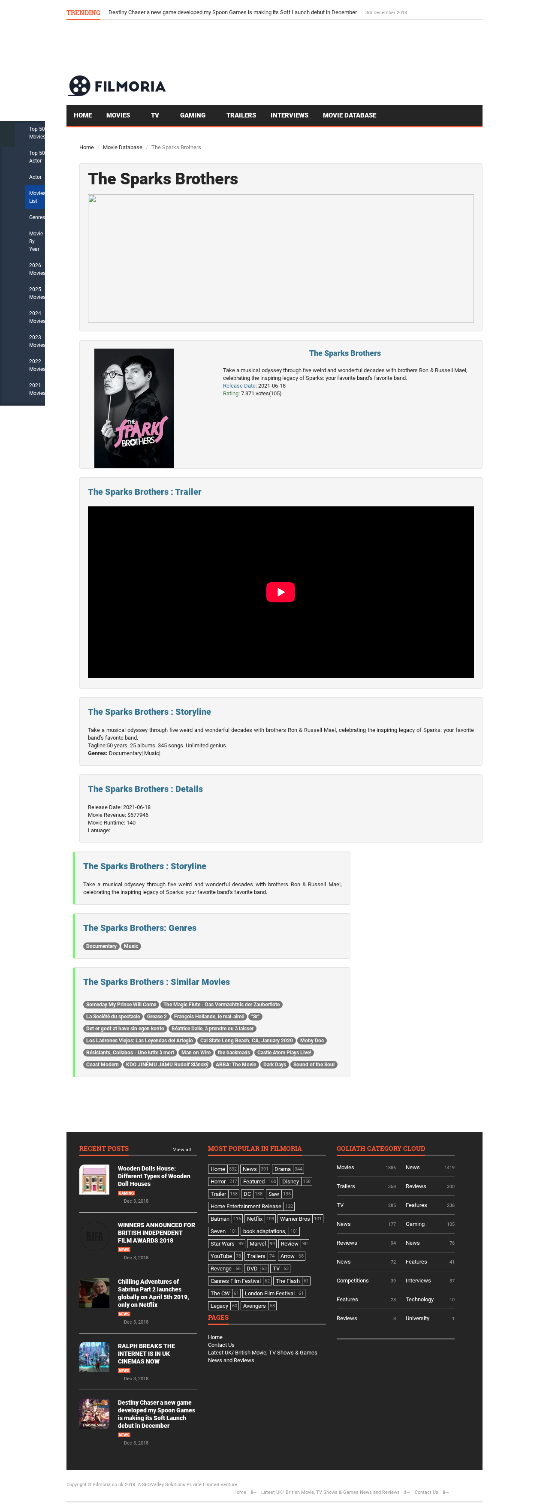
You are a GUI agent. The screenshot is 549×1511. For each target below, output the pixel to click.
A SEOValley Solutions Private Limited (178, 1484)
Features (416, 1205)
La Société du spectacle (113, 1017)
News (124, 1250)
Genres (37, 217)
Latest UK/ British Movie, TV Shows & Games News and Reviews (330, 1492)
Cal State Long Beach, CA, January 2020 (246, 1041)
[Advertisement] (326, 47)
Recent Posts (104, 1149)
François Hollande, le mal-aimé (209, 1017)
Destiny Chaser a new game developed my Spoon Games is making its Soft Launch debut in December (233, 12)
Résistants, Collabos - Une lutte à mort (130, 1053)
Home (83, 115)
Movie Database (349, 115)
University (417, 1318)
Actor (35, 177)
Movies (119, 115)
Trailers (241, 115)
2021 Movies (37, 389)
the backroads (234, 1053)
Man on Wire (196, 1053)
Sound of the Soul (314, 1065)
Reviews (416, 1186)
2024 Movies (37, 317)
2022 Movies (37, 365)
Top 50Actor (37, 157)
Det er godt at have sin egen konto (125, 1029)
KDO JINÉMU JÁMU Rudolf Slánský (167, 1065)
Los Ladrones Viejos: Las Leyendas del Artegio (139, 1041)
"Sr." (255, 1017)
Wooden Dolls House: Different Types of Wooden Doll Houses (154, 1176)
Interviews (289, 115)
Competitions (353, 1280)
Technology (420, 1299)
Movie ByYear (36, 241)
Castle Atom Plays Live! (284, 1053)
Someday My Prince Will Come (121, 1005)
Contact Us (221, 1345)
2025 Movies (37, 293)
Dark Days (274, 1065)
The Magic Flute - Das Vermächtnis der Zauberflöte (221, 1005)
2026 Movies (37, 269)
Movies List (37, 197)
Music (131, 946)
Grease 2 (157, 1017)
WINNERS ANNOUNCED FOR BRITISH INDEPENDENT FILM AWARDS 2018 (156, 1233)
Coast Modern (102, 1065)
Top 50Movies (37, 133)
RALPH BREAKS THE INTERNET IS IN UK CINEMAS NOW (146, 1353)
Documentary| (126, 753)
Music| (152, 753)
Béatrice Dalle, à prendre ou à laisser (212, 1029)
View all (182, 1150)
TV (156, 115)
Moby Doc (312, 1041)
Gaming (193, 115)
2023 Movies (37, 341)
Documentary (101, 946)
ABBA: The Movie (236, 1065)
